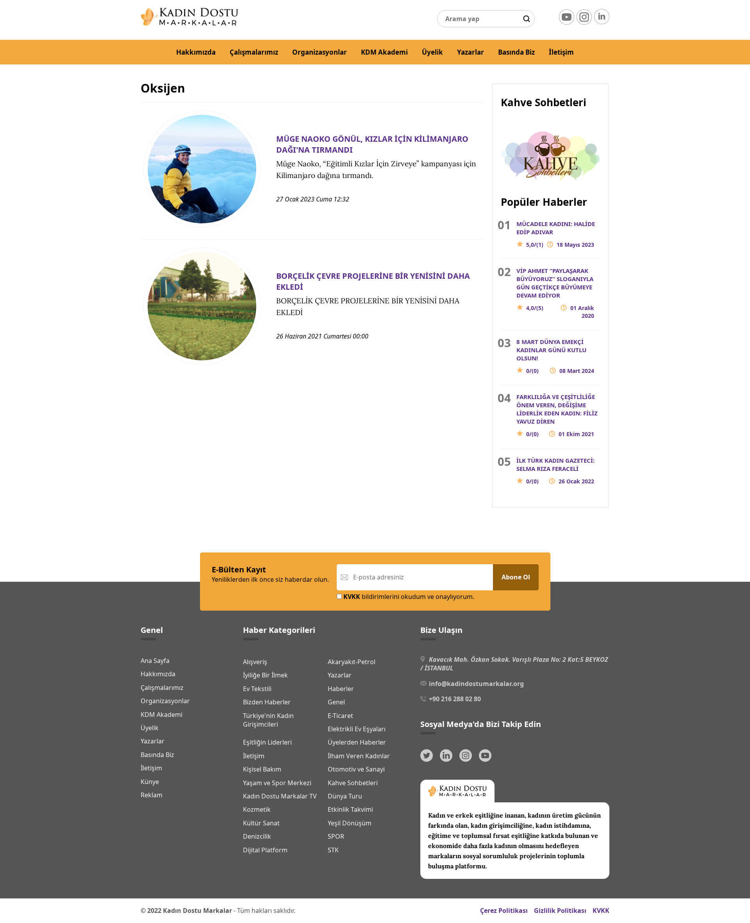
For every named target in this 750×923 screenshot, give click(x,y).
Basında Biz (516, 52)
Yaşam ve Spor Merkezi (277, 783)
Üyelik (432, 52)
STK (333, 850)
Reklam (151, 795)
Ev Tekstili (257, 688)
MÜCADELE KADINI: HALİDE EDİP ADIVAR (555, 234)
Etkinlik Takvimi (350, 809)
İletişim (561, 52)
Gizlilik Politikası (560, 910)
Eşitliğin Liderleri (267, 742)
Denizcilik (257, 836)
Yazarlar (470, 52)
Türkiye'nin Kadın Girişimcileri (268, 720)
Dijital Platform (265, 850)
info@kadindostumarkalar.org (476, 683)
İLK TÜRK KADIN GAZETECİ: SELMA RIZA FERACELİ (555, 470)
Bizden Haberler (267, 702)
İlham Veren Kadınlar (359, 756)
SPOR (336, 836)
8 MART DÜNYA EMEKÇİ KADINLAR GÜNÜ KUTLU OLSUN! (555, 356)
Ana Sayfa (155, 660)
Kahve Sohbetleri (353, 783)
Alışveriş (255, 662)
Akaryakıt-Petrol (351, 662)
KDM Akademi (384, 52)
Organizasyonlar (319, 52)
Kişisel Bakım (262, 769)
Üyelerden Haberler (357, 742)
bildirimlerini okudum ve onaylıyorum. (408, 596)
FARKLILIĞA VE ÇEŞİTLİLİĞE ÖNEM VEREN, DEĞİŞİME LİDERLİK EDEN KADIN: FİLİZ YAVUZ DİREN (557, 415)
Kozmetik (257, 809)
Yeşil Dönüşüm (349, 823)
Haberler (341, 688)
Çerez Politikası (504, 910)
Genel (336, 702)
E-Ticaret (340, 715)
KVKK (601, 910)
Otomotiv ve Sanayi (356, 769)
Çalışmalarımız (254, 52)
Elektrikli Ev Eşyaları (357, 729)
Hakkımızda (196, 52)
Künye (150, 781)
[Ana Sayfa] (189, 23)
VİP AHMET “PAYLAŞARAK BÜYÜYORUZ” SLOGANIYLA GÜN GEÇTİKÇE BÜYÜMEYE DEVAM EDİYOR (555, 293)
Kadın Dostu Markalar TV (280, 796)
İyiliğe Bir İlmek (265, 675)
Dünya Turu (345, 796)
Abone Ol (516, 577)
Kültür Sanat (261, 823)
